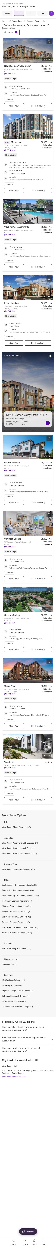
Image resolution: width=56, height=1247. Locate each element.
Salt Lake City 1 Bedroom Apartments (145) (20, 927)
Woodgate (9, 762)
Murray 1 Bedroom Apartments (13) (17, 906)
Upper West (9, 685)
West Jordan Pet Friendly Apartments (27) (19, 853)
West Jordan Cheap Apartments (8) (16, 827)
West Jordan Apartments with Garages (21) (20, 843)
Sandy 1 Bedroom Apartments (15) (16, 916)
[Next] (51, 13)
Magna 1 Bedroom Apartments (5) (16, 911)
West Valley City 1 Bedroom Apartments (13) (20, 895)
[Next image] (51, 50)
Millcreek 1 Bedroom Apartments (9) (17, 932)
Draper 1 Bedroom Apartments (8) (16, 922)
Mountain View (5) (9, 964)
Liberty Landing (11, 303)
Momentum (16, 142)
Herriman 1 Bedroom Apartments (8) (17, 900)
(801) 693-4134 (9, 547)
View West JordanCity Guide (14, 1076)
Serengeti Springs (12, 538)
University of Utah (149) (12, 985)
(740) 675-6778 (9, 768)
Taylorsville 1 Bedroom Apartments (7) (18, 890)
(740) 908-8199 (9, 694)
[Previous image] (5, 50)
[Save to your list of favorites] (49, 41)
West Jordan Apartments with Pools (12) (18, 848)
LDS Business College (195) (13, 980)
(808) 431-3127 (9, 623)
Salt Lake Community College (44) (16, 996)
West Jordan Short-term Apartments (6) (18, 869)
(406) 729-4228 (9, 311)
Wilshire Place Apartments (16, 226)
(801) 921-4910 (9, 74)
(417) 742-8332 (9, 150)
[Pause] (50, 357)
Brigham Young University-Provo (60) (17, 990)
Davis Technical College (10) (14, 1001)
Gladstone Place (12, 462)
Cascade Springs (12, 614)
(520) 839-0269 (9, 235)
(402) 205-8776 (9, 470)
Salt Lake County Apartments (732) (16, 948)
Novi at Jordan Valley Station (17, 65)
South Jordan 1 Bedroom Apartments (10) (19, 885)
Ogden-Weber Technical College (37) (17, 1006)
